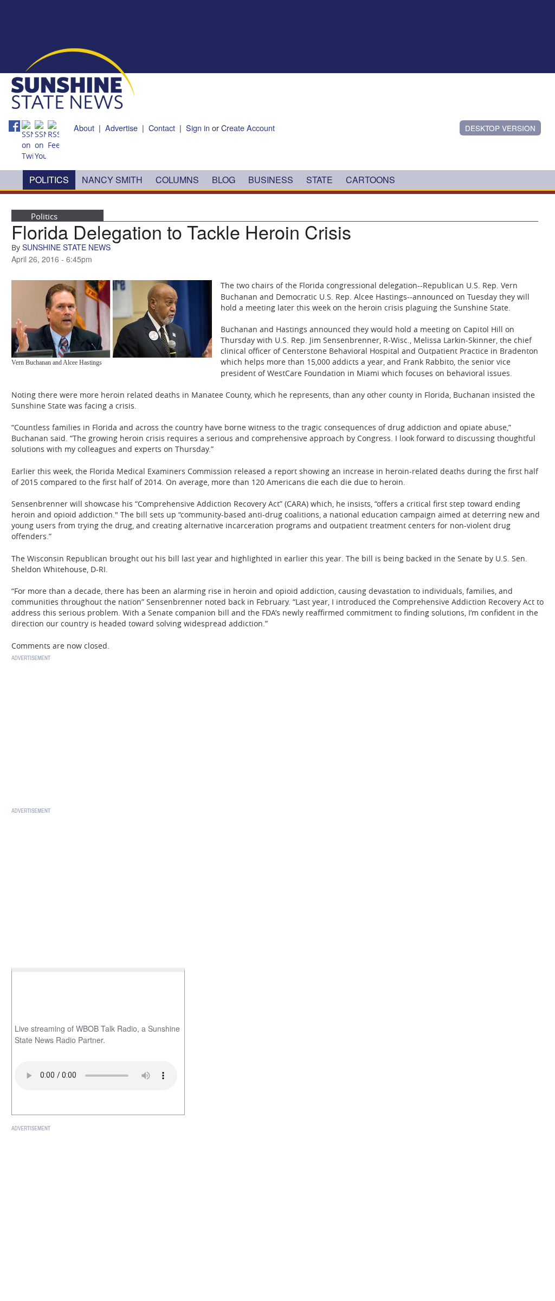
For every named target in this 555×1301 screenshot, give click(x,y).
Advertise (121, 127)
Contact (162, 127)
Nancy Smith (112, 179)
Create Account (248, 127)
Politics (49, 179)
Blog (223, 179)
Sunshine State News (66, 247)
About (84, 127)
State (319, 179)
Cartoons (370, 179)
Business (270, 179)
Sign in (198, 127)
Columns (177, 179)
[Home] (72, 77)
